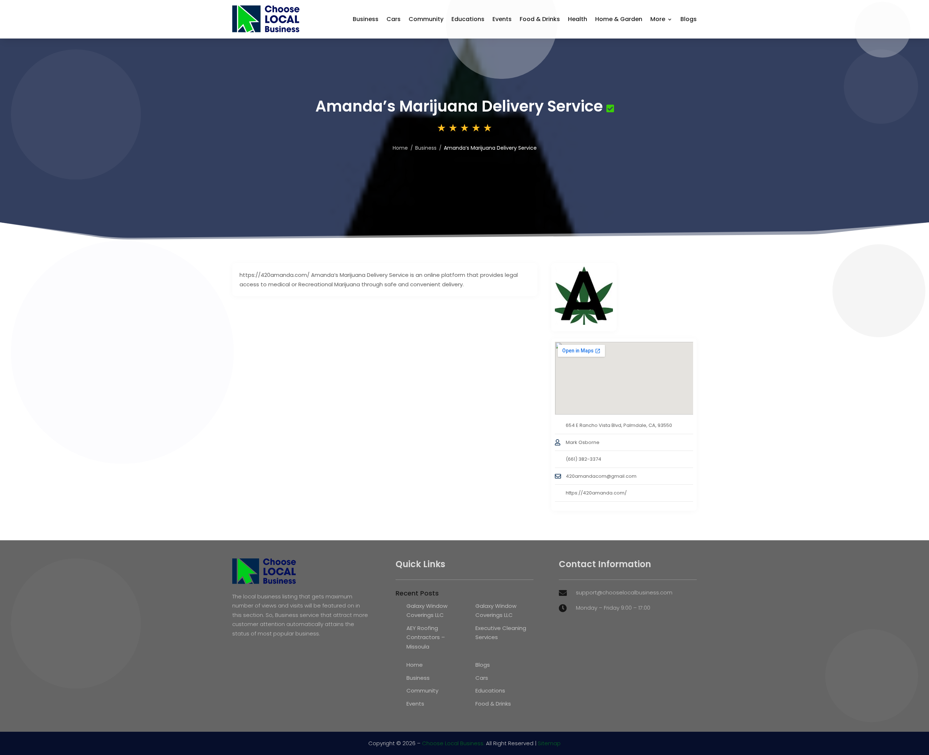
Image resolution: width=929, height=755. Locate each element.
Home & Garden (618, 19)
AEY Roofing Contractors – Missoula (425, 637)
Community (426, 19)
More (657, 19)
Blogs (688, 19)
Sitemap (549, 743)
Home (400, 148)
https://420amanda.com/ (596, 492)
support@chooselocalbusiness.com (624, 592)
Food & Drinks (540, 19)
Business (365, 19)
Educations (467, 19)
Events (502, 19)
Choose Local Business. (453, 743)
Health (577, 19)
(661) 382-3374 (583, 459)
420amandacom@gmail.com (601, 476)
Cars (393, 19)
